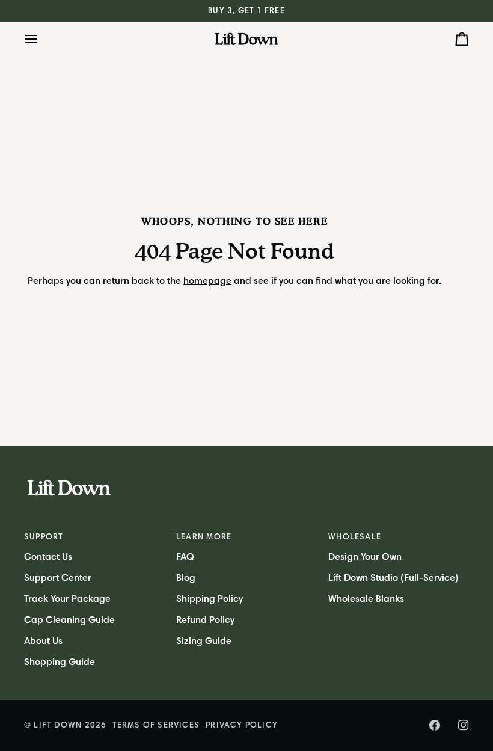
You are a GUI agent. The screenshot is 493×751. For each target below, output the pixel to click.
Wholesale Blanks (366, 599)
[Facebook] (434, 725)
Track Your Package (67, 599)
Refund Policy (205, 620)
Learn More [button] (203, 537)
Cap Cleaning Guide (69, 620)
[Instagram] (463, 725)
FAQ (185, 557)
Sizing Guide (203, 641)
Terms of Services (156, 725)
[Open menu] (42, 39)
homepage (207, 281)
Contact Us (48, 557)
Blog (185, 578)
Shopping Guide (59, 662)
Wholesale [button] (354, 537)
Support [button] (43, 537)
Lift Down (58, 725)
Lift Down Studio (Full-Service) (393, 578)
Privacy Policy (242, 725)
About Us (43, 641)
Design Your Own (365, 557)
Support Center (57, 578)
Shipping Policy (209, 599)
